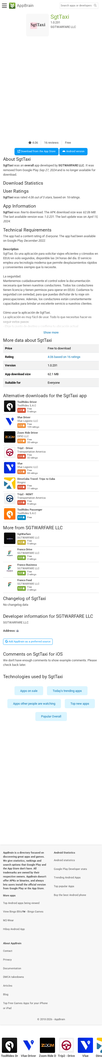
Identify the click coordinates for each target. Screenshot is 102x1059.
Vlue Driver (23, 417)
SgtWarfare (24, 534)
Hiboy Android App (14, 929)
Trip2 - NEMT (25, 494)
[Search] (95, 6)
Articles (7, 985)
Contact (7, 950)
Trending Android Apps (67, 877)
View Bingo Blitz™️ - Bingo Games (23, 911)
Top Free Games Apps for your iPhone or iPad (25, 1006)
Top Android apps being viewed (21, 903)
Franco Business (27, 565)
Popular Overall (51, 716)
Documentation (12, 968)
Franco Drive (24, 549)
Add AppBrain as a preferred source (29, 641)
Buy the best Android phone (70, 895)
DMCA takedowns (13, 977)
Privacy (7, 959)
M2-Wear (8, 920)
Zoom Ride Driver (27, 432)
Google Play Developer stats (70, 869)
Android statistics (64, 860)
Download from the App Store (38, 151)
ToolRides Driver (27, 402)
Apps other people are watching (34, 703)
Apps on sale (28, 691)
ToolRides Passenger (29, 509)
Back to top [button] (92, 1024)
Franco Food (24, 580)
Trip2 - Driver (25, 448)
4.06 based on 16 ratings (64, 357)
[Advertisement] (51, 88)
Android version (74, 151)
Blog (5, 994)
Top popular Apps (64, 886)
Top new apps (79, 703)
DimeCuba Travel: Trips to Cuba (36, 479)
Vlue (20, 463)
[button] (51, 631)
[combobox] (76, 6)
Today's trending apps (67, 691)
